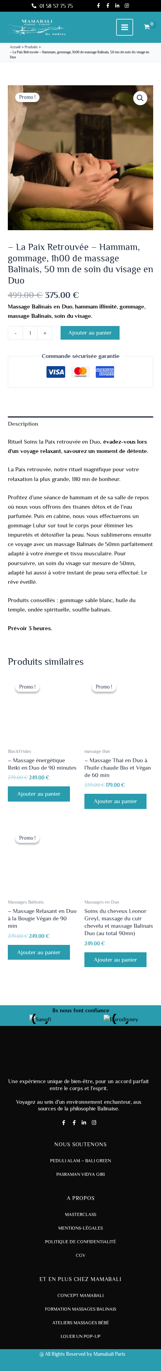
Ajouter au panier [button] (39, 794)
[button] (140, 98)
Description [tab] (23, 424)
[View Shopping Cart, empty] (147, 27)
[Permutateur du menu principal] (124, 27)
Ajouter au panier (90, 333)
